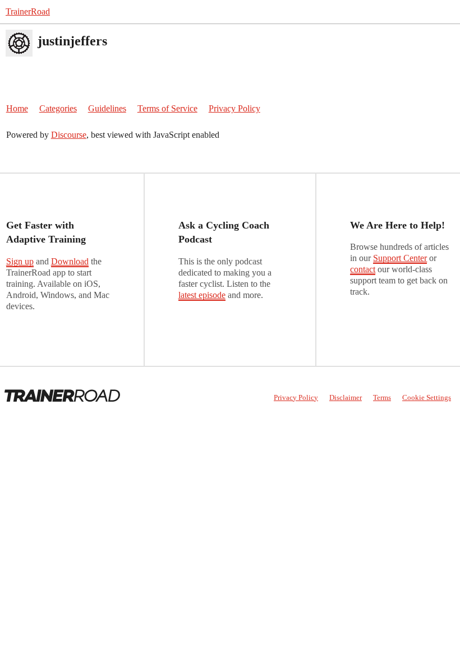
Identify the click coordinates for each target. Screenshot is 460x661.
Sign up (20, 261)
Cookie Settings (426, 397)
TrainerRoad (28, 11)
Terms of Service (167, 108)
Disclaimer (345, 397)
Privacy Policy (234, 108)
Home (17, 108)
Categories (58, 108)
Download (70, 261)
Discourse (68, 134)
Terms (382, 397)
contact (362, 269)
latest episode (202, 295)
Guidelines (107, 108)
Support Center (400, 258)
